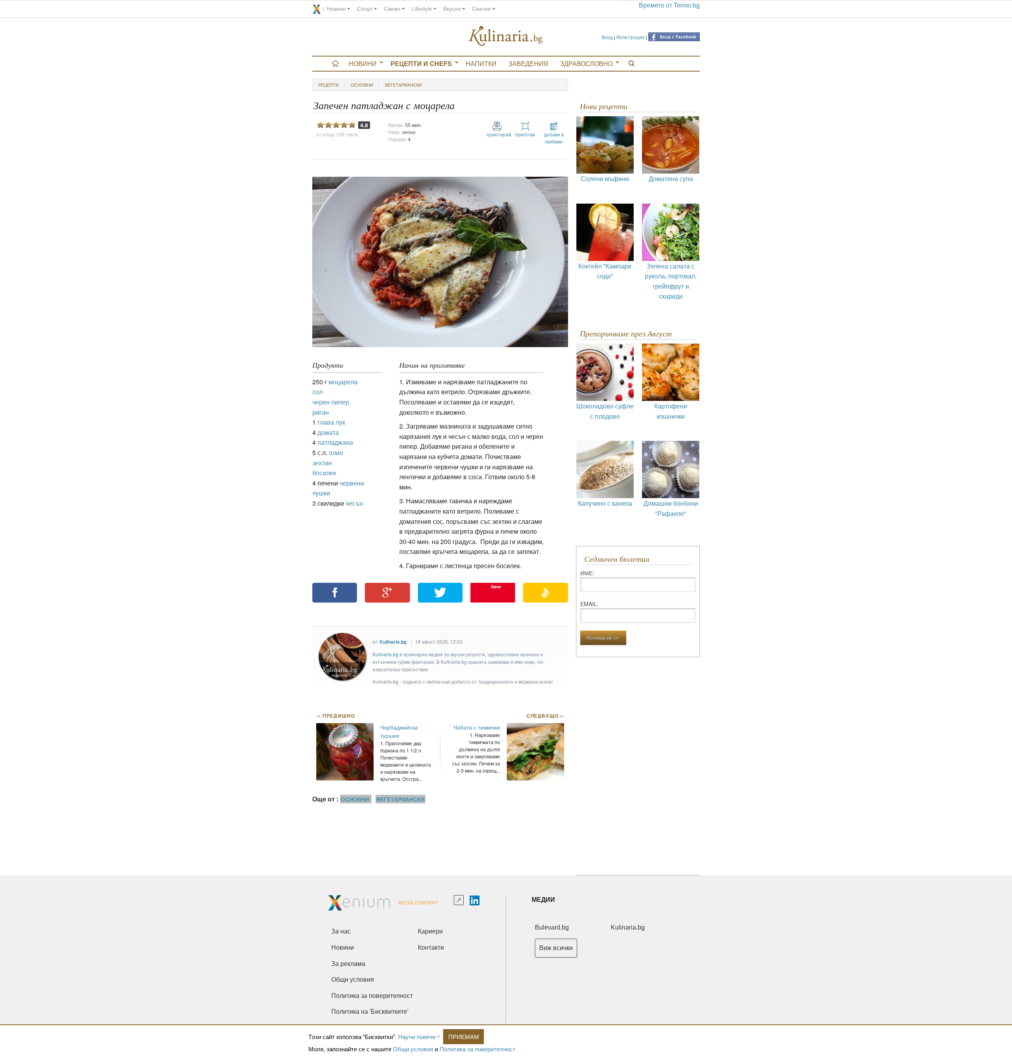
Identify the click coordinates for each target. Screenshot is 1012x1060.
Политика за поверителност (477, 1049)
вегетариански (403, 84)
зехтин (322, 462)
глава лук (331, 422)
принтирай (497, 134)
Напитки (481, 63)
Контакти (431, 947)
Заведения (528, 63)
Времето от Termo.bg (669, 5)
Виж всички (556, 948)
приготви (525, 134)
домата (328, 432)
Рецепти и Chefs (421, 63)
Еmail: (589, 604)
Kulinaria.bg (393, 641)
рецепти (328, 84)
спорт (365, 9)
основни (362, 84)
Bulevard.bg (552, 927)
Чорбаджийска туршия (399, 731)
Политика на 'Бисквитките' (369, 1011)
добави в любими (554, 138)
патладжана (335, 442)
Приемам (463, 1036)
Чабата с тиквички (476, 727)
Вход (607, 37)
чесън (354, 503)
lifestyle (422, 9)
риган (320, 412)
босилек (324, 472)
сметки (481, 9)
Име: (587, 573)
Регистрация (630, 37)
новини (336, 9)
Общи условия (413, 1049)
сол (317, 391)
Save (496, 587)
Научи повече (417, 1036)
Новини (363, 63)
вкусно (452, 9)
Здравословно (586, 63)
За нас (341, 931)
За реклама (348, 963)
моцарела (343, 381)
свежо (392, 9)
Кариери (430, 931)
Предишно (335, 715)
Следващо (545, 715)
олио (336, 452)
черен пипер (330, 401)
